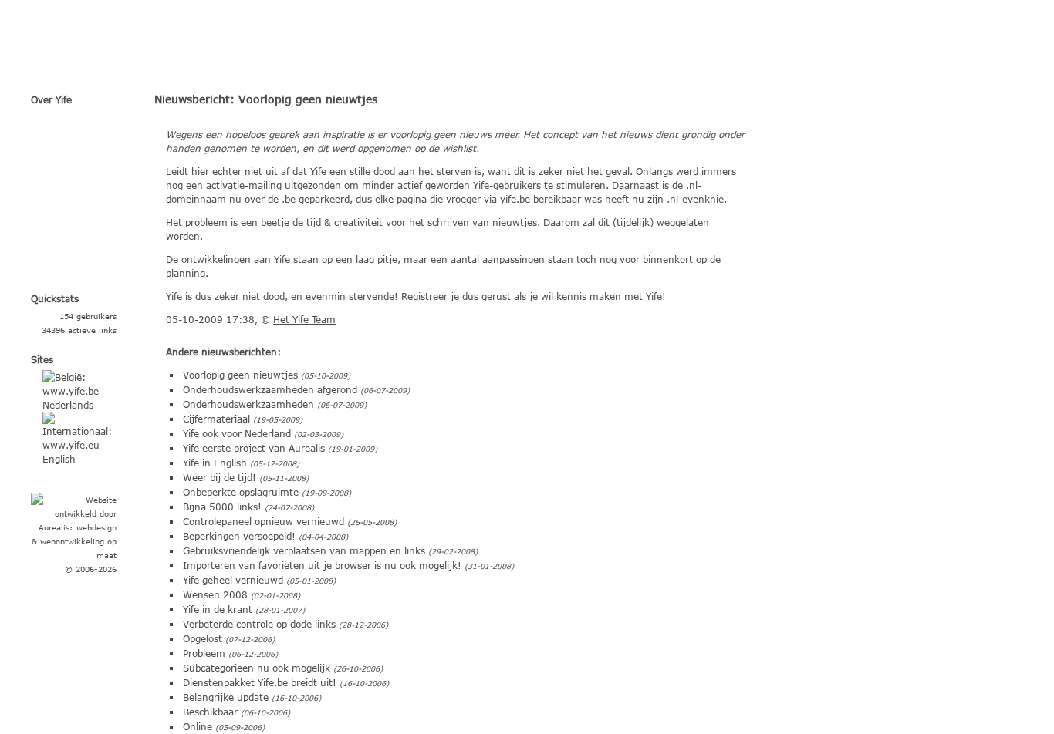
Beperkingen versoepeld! (239, 535)
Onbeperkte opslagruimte (241, 492)
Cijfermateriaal (216, 418)
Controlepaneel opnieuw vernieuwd (263, 521)
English (59, 458)
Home (81, 124)
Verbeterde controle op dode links (259, 623)
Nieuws (81, 232)
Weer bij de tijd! (219, 477)
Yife (175, 46)
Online (197, 726)
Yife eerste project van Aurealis (254, 448)
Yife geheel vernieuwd (233, 579)
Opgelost (202, 638)
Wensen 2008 (215, 594)
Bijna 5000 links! (222, 506)
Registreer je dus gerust (456, 296)
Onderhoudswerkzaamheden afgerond (270, 389)
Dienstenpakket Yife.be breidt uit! (259, 682)
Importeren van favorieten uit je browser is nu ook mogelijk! (322, 565)
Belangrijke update (226, 697)
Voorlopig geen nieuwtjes (240, 374)
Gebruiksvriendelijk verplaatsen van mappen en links (304, 550)
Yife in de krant (217, 609)
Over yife (81, 151)
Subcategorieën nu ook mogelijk (256, 667)
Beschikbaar (210, 711)
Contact (81, 259)
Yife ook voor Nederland (237, 433)
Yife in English (215, 462)
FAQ (81, 205)
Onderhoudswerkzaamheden (248, 404)
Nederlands (67, 404)
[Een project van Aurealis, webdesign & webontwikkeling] (74, 527)
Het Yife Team (304, 319)
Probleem (204, 653)
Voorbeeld (81, 178)
